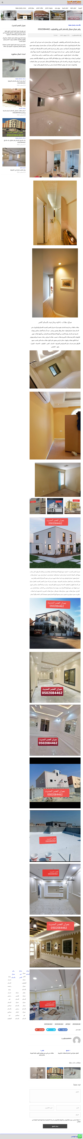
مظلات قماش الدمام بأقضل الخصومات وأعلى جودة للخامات (41, 16)
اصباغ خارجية (65, 8)
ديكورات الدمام (49, 8)
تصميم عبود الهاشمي (76, 1136)
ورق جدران (57, 8)
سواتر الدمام (31, 8)
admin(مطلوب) (76, 35)
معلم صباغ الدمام (48, 1024)
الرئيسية (80, 8)
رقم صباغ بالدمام (13, 974)
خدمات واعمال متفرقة (20, 8)
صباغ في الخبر (20, 974)
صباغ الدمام (28, 972)
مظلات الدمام (39, 8)
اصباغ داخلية (73, 8)
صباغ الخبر (68, 1024)
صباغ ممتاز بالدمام (59, 1024)
